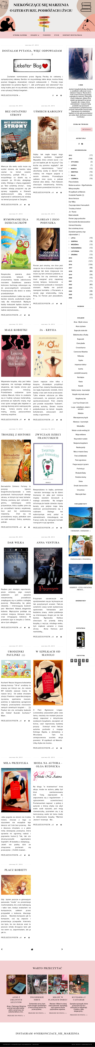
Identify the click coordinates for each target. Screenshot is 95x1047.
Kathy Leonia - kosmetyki (81, 390)
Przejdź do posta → (16, 1016)
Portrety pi (80, 469)
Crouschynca (80, 348)
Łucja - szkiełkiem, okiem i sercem (80, 408)
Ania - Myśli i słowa (81, 322)
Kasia (81, 382)
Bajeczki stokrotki (80, 330)
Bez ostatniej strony (16, 113)
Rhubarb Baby (81, 473)
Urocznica (80, 490)
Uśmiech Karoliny (48, 111)
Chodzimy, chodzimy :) (80, 531)
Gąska (80, 360)
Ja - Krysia (48, 330)
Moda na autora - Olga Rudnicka (48, 764)
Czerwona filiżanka (81, 352)
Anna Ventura (48, 542)
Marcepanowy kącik (80, 417)
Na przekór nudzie (80, 439)
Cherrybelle (80, 343)
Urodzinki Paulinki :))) (16, 653)
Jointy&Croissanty (80, 373)
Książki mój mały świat (80, 394)
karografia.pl (87, 1044)
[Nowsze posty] (2, 949)
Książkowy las (81, 399)
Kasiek (80, 386)
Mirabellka (80, 426)
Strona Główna (20, 35)
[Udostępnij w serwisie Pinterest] (61, 95)
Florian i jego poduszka (48, 221)
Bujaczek (80, 339)
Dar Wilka (16, 542)
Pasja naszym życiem (81, 464)
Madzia (80, 413)
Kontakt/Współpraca (72, 35)
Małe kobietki (16, 330)
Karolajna (80, 377)
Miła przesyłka (15, 763)
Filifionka (81, 356)
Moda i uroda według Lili (80, 430)
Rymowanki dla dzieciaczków (16, 221)
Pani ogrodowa (80, 460)
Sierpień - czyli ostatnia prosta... (81, 588)
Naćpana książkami (81, 443)
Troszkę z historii (15, 434)
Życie (56, 35)
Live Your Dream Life (80, 403)
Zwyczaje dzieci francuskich (48, 436)
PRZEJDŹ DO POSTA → (10, 95)
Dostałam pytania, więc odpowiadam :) (32, 52)
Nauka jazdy (80, 447)
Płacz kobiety (16, 870)
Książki (34, 35)
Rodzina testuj (80, 477)
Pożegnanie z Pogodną (81, 559)
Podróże (47, 35)
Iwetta (80, 369)
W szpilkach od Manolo (48, 653)
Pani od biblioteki (80, 456)
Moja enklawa (81, 434)
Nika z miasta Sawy (81, 452)
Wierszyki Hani (80, 494)
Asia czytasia (81, 326)
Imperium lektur (80, 365)
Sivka (81, 481)
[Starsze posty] (62, 949)
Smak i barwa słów (81, 486)
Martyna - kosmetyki (80, 422)
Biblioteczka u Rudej (80, 335)
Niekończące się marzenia (22, 1044)
